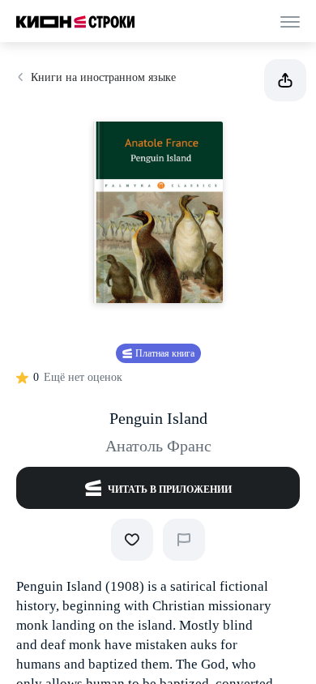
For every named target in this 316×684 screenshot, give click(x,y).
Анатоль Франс (158, 446)
